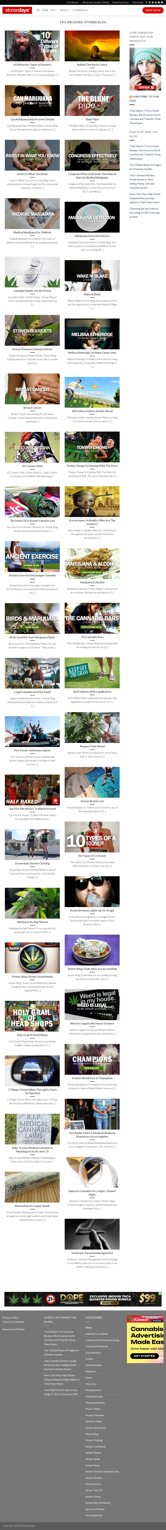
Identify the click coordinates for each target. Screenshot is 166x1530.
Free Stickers (73, 2)
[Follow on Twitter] (153, 2)
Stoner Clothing (94, 1440)
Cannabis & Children (96, 1333)
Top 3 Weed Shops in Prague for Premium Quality (145, 166)
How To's (90, 1383)
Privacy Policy (10, 1317)
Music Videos (93, 1408)
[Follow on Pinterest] (159, 2)
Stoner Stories (93, 1483)
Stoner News (92, 1465)
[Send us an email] (156, 2)
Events (89, 1358)
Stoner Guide (92, 1458)
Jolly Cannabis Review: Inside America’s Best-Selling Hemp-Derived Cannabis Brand (142, 181)
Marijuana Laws (94, 1396)
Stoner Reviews (93, 1477)
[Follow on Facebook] (146, 2)
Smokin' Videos (93, 1421)
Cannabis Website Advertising (102, 1340)
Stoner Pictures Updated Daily (102, 1471)
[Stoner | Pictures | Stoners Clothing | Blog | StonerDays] (17, 10)
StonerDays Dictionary (98, 1502)
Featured (90, 1371)
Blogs (88, 1327)
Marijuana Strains (95, 1402)
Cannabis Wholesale (96, 1346)
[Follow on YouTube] (162, 2)
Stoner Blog (80, 10)
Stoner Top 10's (94, 1490)
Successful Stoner (95, 1509)
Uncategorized (93, 1515)
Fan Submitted (93, 1365)
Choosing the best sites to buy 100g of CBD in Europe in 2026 (145, 212)
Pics (52, 10)
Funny (88, 1377)
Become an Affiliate (13, 1329)
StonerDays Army (121, 2)
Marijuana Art (93, 1389)
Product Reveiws (94, 1415)
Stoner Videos (93, 1496)
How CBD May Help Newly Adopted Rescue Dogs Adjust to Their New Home (145, 198)
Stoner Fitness (93, 1452)
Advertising (137, 2)
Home (45, 10)
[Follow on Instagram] (150, 2)
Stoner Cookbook (95, 1446)
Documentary (93, 1352)
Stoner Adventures (95, 1427)
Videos (64, 10)
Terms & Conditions (13, 1321)
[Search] (38, 10)
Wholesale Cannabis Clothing (95, 2)
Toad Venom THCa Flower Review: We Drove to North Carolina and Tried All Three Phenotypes (145, 117)
